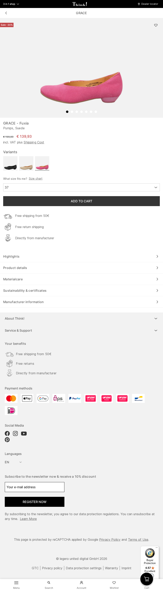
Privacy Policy (109, 540)
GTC (35, 568)
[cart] (146, 579)
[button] (149, 4)
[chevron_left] (6, 13)
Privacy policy (52, 568)
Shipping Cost (34, 142)
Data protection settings (84, 568)
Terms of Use (138, 540)
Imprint (126, 568)
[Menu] (156, 548)
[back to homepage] (80, 4)
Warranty (111, 568)
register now (35, 502)
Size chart (35, 178)
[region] (81, 68)
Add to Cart (81, 201)
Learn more (28, 519)
